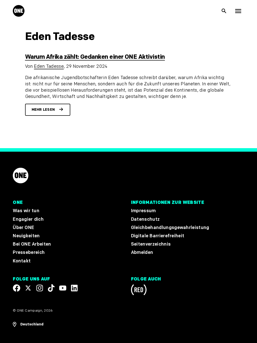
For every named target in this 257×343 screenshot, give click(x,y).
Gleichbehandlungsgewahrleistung (170, 227)
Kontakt (22, 261)
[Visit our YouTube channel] (63, 288)
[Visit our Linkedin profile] (74, 288)
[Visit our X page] (28, 288)
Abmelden (142, 252)
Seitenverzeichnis (151, 244)
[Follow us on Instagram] (39, 288)
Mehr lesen (43, 109)
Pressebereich (29, 252)
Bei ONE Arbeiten (32, 244)
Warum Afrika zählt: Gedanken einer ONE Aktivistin (95, 57)
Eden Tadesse (48, 66)
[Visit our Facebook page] (16, 288)
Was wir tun (26, 211)
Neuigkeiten (26, 236)
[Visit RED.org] (139, 290)
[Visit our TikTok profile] (51, 288)
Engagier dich (28, 219)
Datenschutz (145, 219)
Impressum (143, 211)
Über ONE (23, 227)
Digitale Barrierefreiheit (157, 236)
